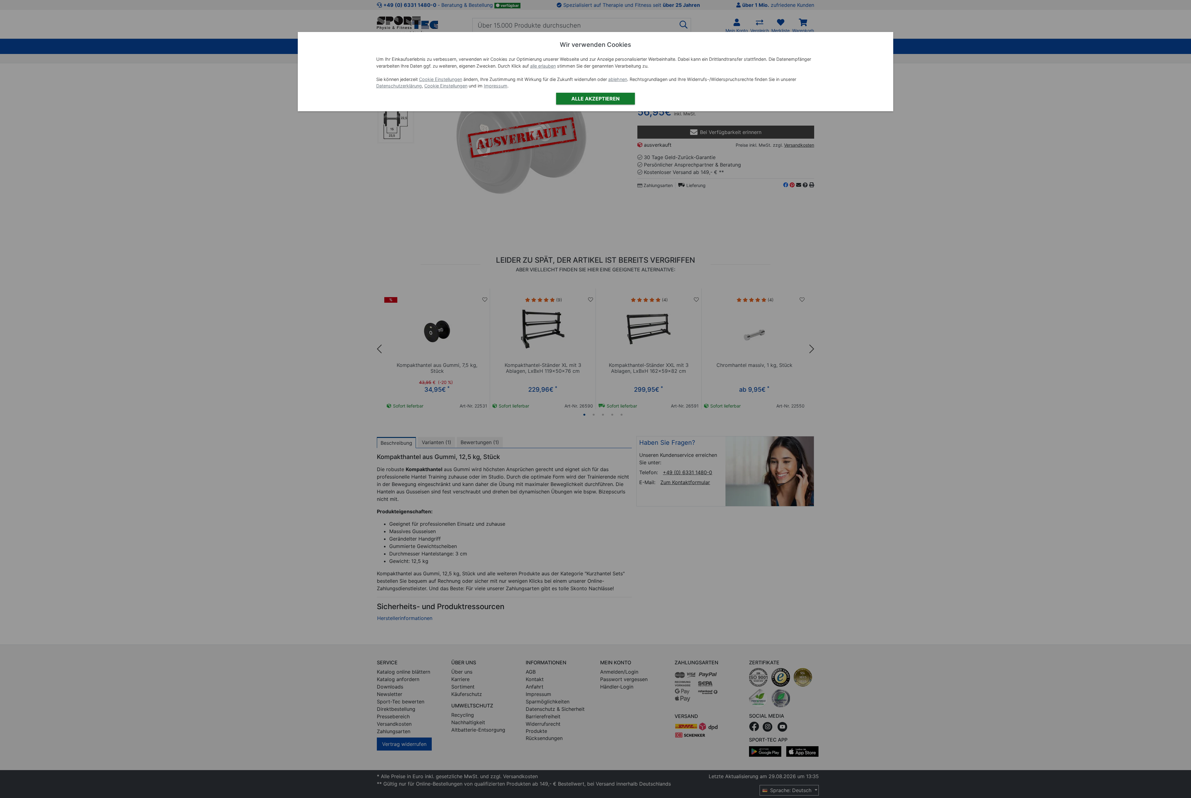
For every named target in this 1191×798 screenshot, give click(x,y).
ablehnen (617, 79)
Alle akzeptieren (595, 99)
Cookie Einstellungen (440, 79)
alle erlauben (543, 66)
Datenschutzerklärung (399, 85)
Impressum (495, 85)
